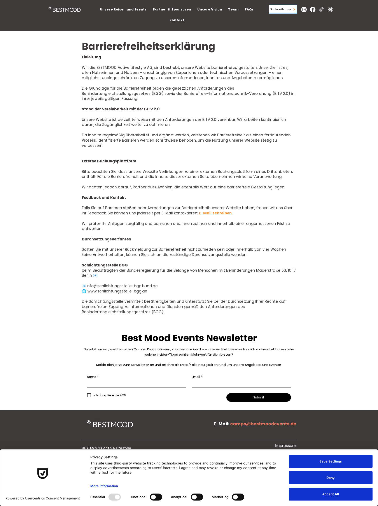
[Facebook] (312, 9)
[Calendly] (330, 9)
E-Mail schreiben (215, 213)
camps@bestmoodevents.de (263, 424)
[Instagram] (304, 9)
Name (93, 377)
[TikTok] (321, 9)
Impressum (285, 445)
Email (197, 377)
